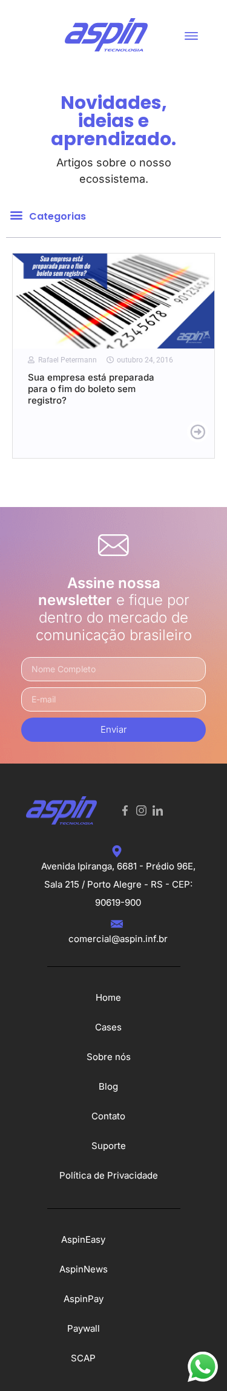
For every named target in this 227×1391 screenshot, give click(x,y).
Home (108, 997)
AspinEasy (83, 1239)
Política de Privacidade (108, 1175)
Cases (108, 1027)
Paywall (83, 1328)
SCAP (83, 1358)
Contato (108, 1116)
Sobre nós (109, 1056)
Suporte (108, 1145)
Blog (108, 1086)
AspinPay (84, 1298)
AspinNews (83, 1269)
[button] (191, 35)
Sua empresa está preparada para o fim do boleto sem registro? (91, 388)
